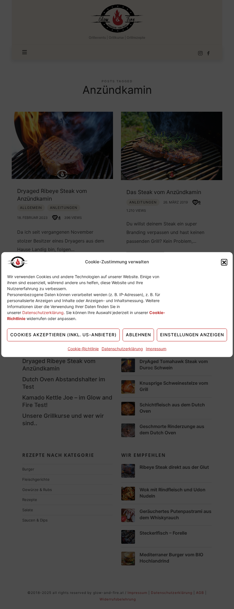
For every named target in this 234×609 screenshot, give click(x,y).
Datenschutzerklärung (43, 312)
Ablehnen (138, 334)
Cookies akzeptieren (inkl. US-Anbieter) (63, 334)
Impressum (156, 348)
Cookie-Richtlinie (83, 348)
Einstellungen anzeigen (192, 334)
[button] (224, 262)
